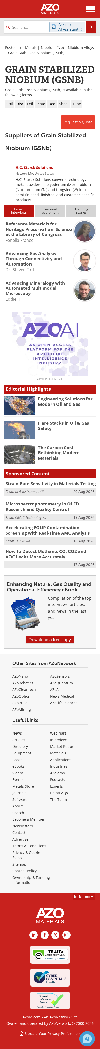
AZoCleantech (24, 689)
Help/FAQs (59, 792)
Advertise (20, 839)
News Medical (62, 696)
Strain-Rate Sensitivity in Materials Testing (51, 483)
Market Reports (63, 746)
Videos (18, 772)
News (17, 733)
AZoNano (20, 676)
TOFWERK (22, 541)
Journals (19, 792)
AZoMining (21, 709)
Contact (18, 832)
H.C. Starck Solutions (34, 167)
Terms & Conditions (29, 845)
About (17, 806)
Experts (56, 786)
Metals (31, 47)
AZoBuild (20, 702)
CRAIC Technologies (30, 517)
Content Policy (24, 870)
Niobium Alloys (81, 47)
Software (19, 799)
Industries (58, 766)
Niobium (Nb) (52, 47)
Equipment (21, 753)
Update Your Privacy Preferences (52, 1033)
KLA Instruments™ (29, 491)
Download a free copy (50, 639)
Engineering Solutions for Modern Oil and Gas (65, 401)
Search (18, 812)
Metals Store (23, 786)
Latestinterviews (19, 211)
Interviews (59, 739)
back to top (82, 896)
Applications (60, 759)
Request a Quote (78, 122)
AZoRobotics (22, 682)
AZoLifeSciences (63, 702)
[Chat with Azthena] (87, 1038)
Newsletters (22, 826)
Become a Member (28, 819)
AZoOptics (21, 696)
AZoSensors (60, 676)
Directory (20, 746)
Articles (18, 739)
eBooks (18, 766)
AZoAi (55, 689)
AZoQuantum (61, 682)
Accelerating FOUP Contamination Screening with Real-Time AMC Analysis (48, 530)
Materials (58, 753)
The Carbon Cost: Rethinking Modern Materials (59, 453)
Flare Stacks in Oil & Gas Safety (63, 425)
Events (18, 779)
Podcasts (57, 779)
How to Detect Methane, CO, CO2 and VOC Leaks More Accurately (46, 553)
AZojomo (57, 772)
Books (17, 759)
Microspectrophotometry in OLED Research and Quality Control (42, 506)
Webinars (58, 733)
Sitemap (19, 864)
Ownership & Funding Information (31, 880)
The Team (58, 799)
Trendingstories (81, 211)
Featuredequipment (50, 211)
